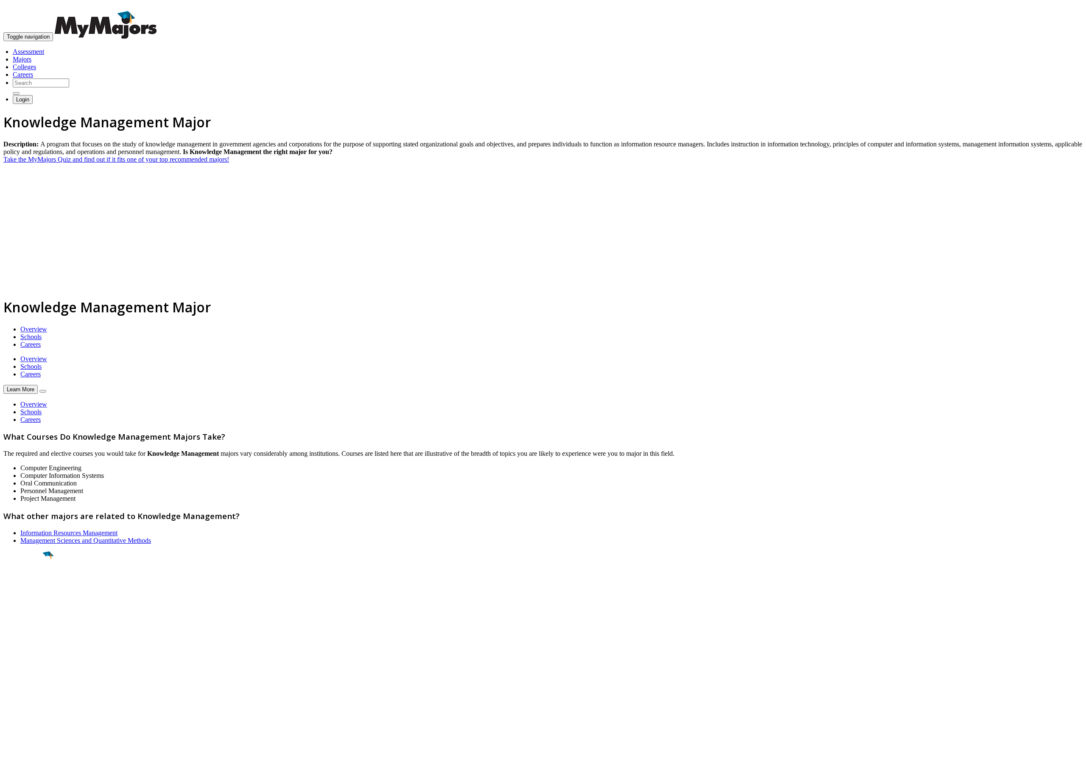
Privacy (35, 758)
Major (23, 584)
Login (22, 99)
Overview (33, 329)
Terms (11, 758)
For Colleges (20, 684)
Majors (22, 59)
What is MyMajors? (29, 669)
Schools (31, 336)
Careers (23, 74)
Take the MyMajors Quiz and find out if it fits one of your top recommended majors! (116, 159)
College (26, 602)
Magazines (17, 692)
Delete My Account (29, 700)
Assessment (28, 51)
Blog (10, 707)
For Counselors (24, 677)
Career (25, 621)
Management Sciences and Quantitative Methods (85, 540)
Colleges (24, 66)
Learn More (20, 389)
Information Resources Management (69, 532)
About (13, 652)
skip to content (1065, 6)
